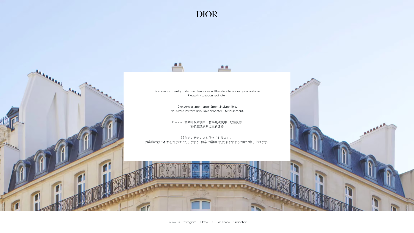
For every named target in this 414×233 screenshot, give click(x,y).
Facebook (223, 222)
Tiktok (204, 222)
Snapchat (240, 222)
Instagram (189, 222)
